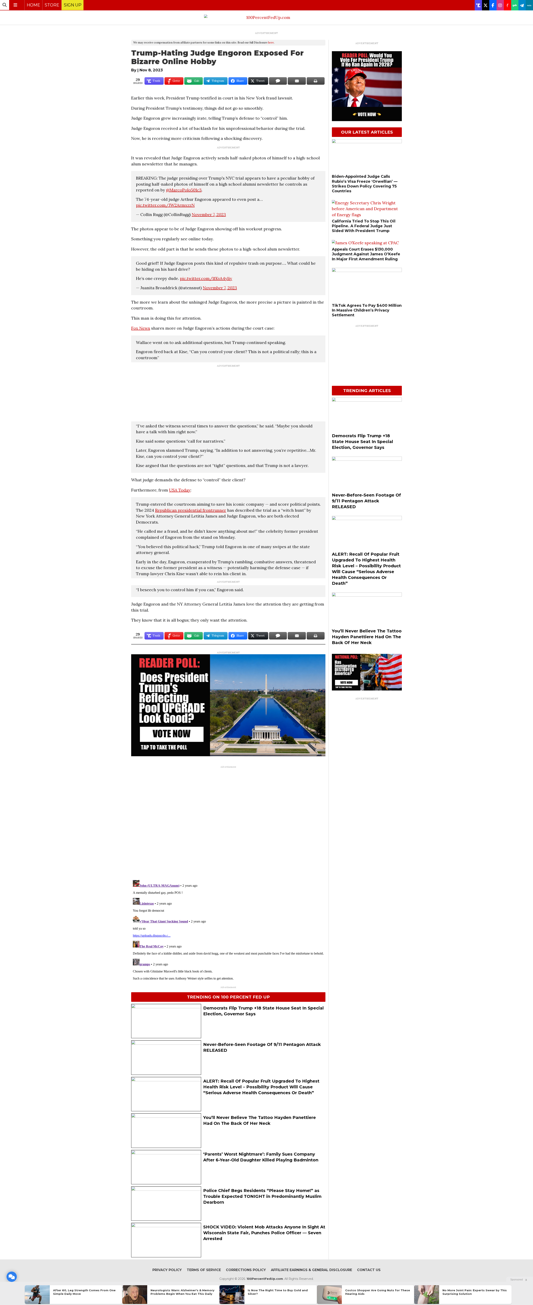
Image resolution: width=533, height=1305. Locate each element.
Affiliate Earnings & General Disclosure (311, 1270)
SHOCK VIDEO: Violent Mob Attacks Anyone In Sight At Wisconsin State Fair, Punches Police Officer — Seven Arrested (264, 1232)
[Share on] (278, 81)
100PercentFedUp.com (265, 1279)
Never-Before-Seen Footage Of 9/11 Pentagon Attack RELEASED (366, 501)
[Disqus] (228, 822)
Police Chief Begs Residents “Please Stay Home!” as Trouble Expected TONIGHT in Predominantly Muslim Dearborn (262, 1196)
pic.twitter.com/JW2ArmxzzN (165, 205)
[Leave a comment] (11, 1276)
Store (52, 4)
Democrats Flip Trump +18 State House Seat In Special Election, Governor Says (362, 441)
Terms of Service (204, 1270)
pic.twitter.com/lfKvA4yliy (206, 278)
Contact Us (369, 1270)
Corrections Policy (246, 1270)
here (271, 42)
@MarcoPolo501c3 (184, 189)
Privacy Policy (167, 1270)
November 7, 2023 (209, 214)
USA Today (180, 490)
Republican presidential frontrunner (190, 510)
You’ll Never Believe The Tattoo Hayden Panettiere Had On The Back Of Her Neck (367, 636)
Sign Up (72, 4)
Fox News (140, 328)
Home (33, 4)
